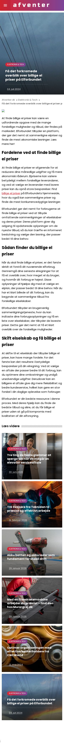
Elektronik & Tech (15, 64)
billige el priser (11, 193)
